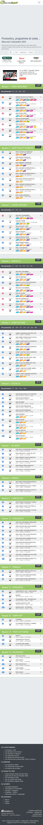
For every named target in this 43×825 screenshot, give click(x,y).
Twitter (15, 792)
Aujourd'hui (23, 52)
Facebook (8, 792)
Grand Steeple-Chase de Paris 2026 (16, 774)
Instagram (15, 790)
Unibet (7, 803)
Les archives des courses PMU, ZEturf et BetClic (20, 759)
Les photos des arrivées (12, 768)
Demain (31, 52)
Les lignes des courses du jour (14, 757)
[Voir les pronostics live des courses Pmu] (10, 75)
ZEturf (7, 801)
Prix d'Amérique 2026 (11, 777)
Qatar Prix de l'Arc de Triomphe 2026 (16, 776)
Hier (16, 52)
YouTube (8, 790)
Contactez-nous (37, 816)
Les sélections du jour (12, 755)
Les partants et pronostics (13, 752)
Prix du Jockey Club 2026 (13, 779)
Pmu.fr (7, 799)
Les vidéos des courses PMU (14, 766)
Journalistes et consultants (13, 788)
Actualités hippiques (11, 787)
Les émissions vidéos (11, 765)
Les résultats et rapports (13, 753)
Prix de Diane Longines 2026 (14, 781)
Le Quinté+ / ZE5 (10, 750)
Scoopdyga (21, 794)
